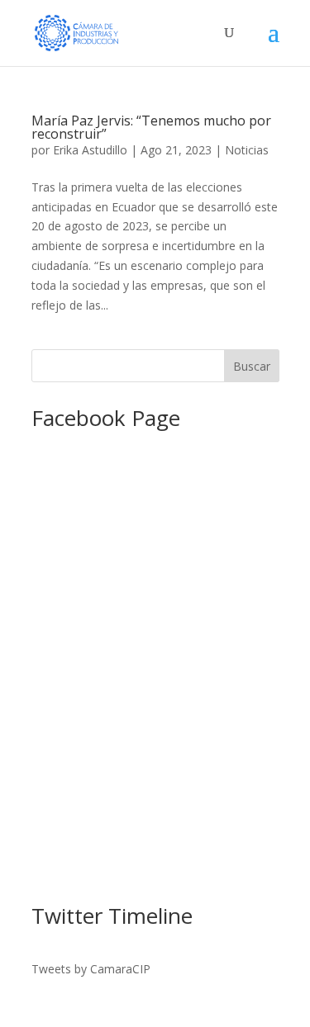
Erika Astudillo (90, 150)
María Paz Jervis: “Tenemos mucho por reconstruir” (151, 127)
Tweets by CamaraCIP (90, 969)
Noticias (247, 150)
